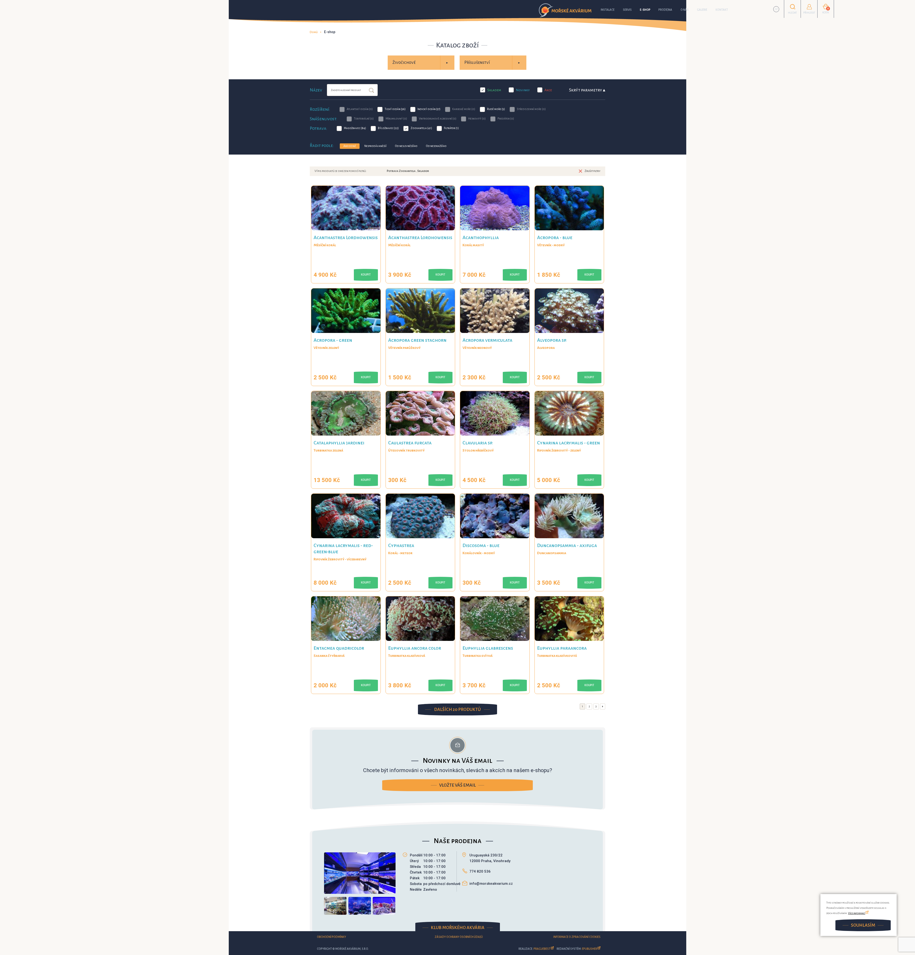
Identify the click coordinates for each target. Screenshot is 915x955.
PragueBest (542, 948)
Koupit (366, 274)
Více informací (856, 913)
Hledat (371, 91)
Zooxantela (421, 128)
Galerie (702, 9)
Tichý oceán (395, 109)
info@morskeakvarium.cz (491, 883)
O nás (685, 9)
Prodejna (665, 9)
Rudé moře (496, 109)
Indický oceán (428, 109)
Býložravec (388, 128)
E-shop (645, 9)
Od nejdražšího (436, 146)
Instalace (608, 9)
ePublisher (589, 948)
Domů (314, 32)
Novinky (523, 90)
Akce (548, 90)
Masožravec (355, 128)
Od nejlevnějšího (406, 146)
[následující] (602, 706)
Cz (776, 9)
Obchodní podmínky (331, 937)
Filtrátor (451, 128)
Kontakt (722, 9)
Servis (627, 9)
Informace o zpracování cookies (576, 937)
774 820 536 (480, 871)
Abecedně (349, 146)
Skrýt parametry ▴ (587, 90)
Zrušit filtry (592, 171)
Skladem (494, 90)
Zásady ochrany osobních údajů (459, 937)
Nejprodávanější (375, 146)
